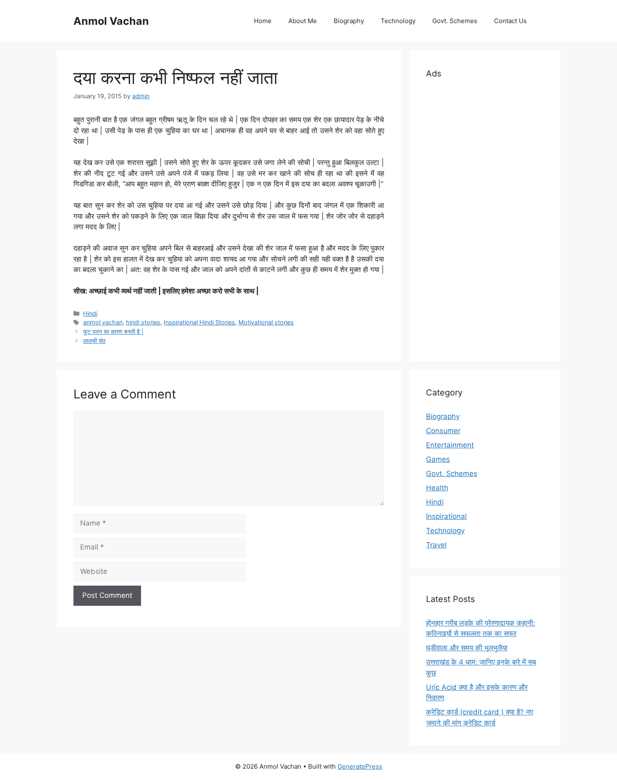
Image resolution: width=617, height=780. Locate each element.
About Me (302, 21)
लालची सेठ (94, 340)
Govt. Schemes (454, 21)
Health (437, 488)
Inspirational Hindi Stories (199, 322)
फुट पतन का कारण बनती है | (113, 331)
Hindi (90, 313)
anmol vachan (103, 322)
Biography (349, 21)
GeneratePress (359, 766)
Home (263, 21)
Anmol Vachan (111, 21)
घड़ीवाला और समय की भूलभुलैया (466, 648)
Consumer (443, 431)
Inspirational (446, 516)
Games (438, 459)
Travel (436, 545)
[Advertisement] (485, 218)
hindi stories (143, 322)
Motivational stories (266, 322)
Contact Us (510, 21)
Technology (398, 21)
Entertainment (450, 445)
